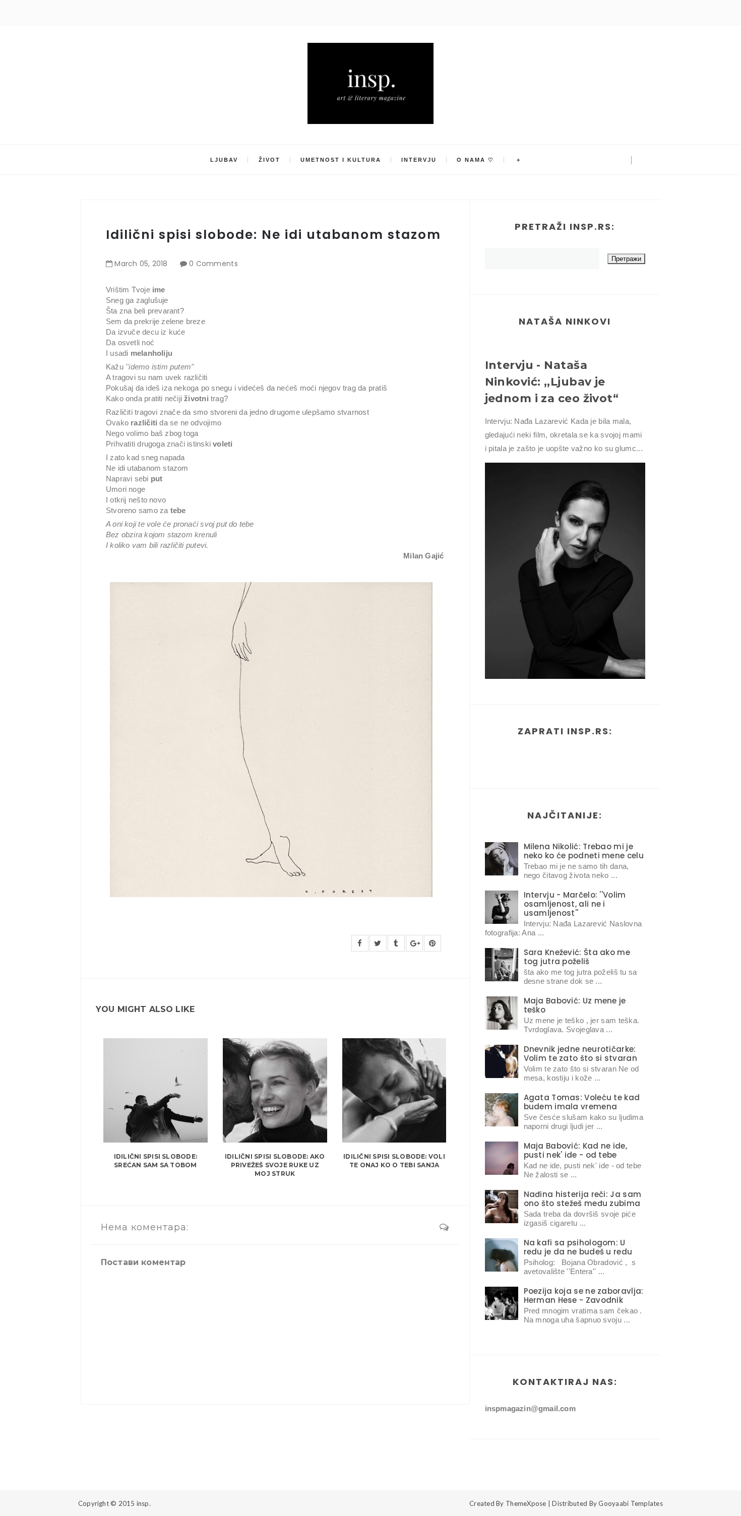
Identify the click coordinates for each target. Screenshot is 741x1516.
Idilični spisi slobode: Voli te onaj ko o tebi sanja (394, 1161)
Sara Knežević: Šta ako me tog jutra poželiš (577, 957)
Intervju (419, 160)
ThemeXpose (526, 1503)
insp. (144, 1503)
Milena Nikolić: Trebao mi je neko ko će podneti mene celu (584, 851)
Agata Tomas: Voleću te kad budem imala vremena (582, 1102)
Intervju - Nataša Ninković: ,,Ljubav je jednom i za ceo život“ (552, 381)
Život (269, 160)
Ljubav (224, 160)
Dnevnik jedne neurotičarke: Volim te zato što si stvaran (580, 1053)
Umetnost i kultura (340, 160)
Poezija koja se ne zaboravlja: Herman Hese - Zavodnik (584, 1295)
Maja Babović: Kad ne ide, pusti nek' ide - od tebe (576, 1150)
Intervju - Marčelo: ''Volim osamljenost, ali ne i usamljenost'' (575, 904)
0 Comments (213, 264)
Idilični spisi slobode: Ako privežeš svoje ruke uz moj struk (275, 1165)
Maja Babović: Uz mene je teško (575, 1005)
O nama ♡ (475, 160)
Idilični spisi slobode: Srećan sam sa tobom (156, 1161)
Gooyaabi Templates (630, 1503)
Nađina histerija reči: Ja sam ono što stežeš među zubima (583, 1199)
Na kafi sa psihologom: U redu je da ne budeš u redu (578, 1247)
